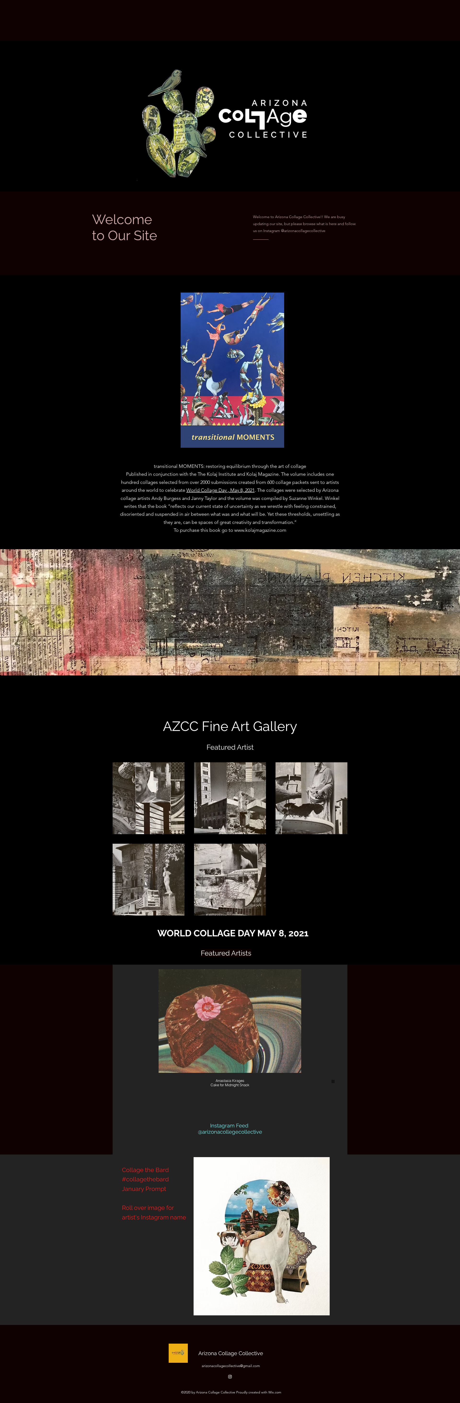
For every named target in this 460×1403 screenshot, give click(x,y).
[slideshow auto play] (333, 1081)
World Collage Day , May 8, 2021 (220, 490)
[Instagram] (230, 1376)
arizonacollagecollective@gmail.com (231, 1365)
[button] (262, 1236)
